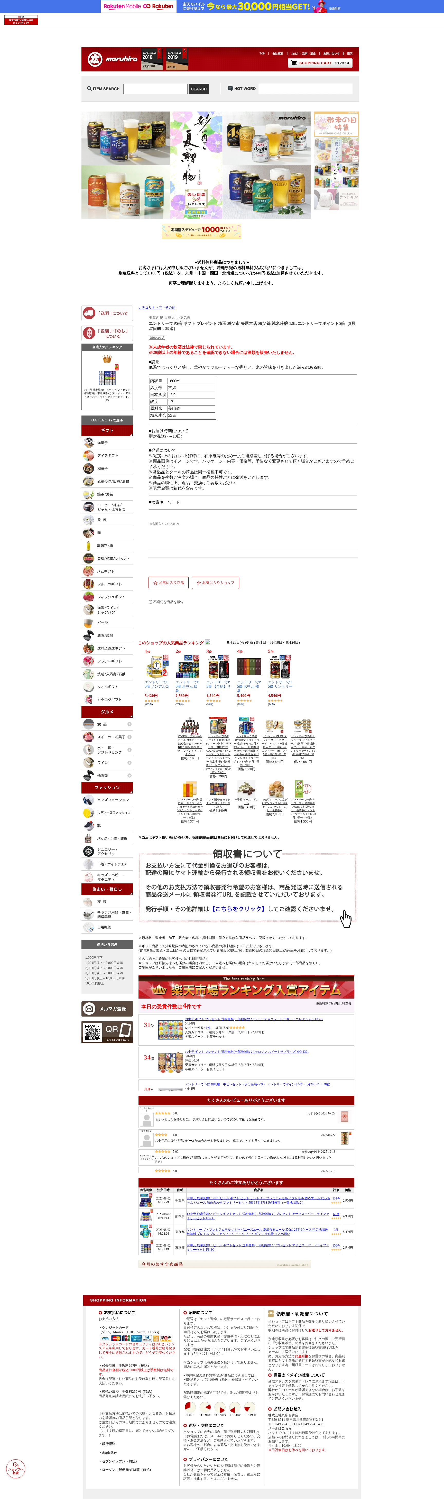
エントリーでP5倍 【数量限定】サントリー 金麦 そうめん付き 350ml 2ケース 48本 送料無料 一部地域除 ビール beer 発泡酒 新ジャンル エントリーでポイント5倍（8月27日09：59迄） (246, 751)
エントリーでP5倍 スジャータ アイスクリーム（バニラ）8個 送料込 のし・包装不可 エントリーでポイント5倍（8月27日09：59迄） (275, 747)
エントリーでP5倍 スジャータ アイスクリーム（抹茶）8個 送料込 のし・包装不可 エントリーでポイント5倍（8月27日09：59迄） (303, 747)
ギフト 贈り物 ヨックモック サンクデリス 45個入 (218, 803)
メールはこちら (280, 1428)
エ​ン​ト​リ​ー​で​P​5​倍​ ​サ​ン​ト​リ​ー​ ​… (280, 686)
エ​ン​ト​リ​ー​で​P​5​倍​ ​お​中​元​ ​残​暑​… (187, 686)
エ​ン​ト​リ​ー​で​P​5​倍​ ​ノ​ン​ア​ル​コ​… (157, 686)
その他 (170, 307)
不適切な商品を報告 (168, 602)
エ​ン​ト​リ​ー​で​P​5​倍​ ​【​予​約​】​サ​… (218, 686)
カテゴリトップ (150, 307)
